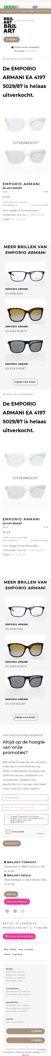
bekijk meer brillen (25, 382)
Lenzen (9, 1019)
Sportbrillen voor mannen (18, 1005)
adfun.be (25, 1055)
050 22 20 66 (18, 219)
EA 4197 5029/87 (25, 59)
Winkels (13, 949)
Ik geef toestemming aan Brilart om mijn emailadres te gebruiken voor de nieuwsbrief (27, 819)
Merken (7, 954)
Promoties (28, 949)
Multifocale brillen (14, 981)
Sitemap (36, 1052)
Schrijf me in (11, 843)
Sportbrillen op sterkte (16, 1011)
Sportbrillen (12, 1002)
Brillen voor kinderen (15, 978)
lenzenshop (30, 51)
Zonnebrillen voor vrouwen (18, 994)
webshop (9, 59)
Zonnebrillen (12, 989)
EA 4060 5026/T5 (16, 331)
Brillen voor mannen (15, 972)
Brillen (9, 969)
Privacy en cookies (23, 1052)
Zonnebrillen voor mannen (18, 991)
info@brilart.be (35, 214)
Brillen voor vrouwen (15, 975)
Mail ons (11, 894)
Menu (13, 39)
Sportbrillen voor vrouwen (18, 1008)
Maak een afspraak (17, 901)
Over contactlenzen (15, 1022)
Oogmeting (17, 954)
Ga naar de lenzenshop (20, 936)
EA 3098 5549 (14, 293)
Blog (6, 949)
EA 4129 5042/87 (15, 368)
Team (20, 949)
